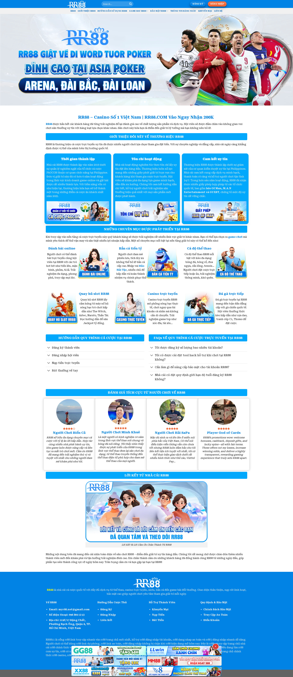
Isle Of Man (213, 188)
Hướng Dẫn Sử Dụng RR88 (112, 11)
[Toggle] (49, 348)
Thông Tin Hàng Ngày (183, 11)
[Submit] (130, 4)
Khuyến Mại (205, 11)
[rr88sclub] (81, 4)
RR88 (73, 11)
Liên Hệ (218, 11)
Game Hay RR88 (137, 11)
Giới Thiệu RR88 (86, 11)
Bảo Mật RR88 (158, 11)
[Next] (283, 60)
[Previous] (10, 60)
